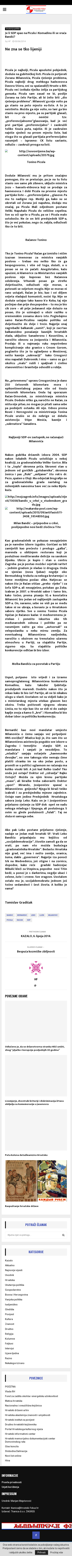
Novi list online (13, 1455)
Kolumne (10, 1338)
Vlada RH (10, 1391)
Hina (7, 1460)
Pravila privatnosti (12, 1482)
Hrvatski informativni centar (20, 1434)
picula (10, 920)
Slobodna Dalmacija (16, 1451)
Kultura (9, 1319)
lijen (42, 915)
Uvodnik (9, 1275)
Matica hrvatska (13, 1401)
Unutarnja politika (13, 29)
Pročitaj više (56, 1552)
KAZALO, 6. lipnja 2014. (36, 936)
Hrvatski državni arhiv (17, 1410)
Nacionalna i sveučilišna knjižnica (23, 1405)
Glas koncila (12, 1446)
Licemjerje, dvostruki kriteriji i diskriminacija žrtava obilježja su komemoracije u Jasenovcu (34, 1102)
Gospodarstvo (13, 1289)
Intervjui (9, 1348)
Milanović (53, 915)
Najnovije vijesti (13, 1270)
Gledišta (9, 1309)
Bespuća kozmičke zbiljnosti (36, 951)
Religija (9, 1334)
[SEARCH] (63, 1235)
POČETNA (10, 1386)
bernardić (22, 915)
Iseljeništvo (11, 1304)
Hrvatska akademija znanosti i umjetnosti (27, 1415)
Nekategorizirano (14, 1363)
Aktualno (10, 1265)
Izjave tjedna (12, 1353)
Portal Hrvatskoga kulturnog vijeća (24, 1429)
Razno (8, 1358)
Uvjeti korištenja (10, 1487)
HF (9, 41)
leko (33, 915)
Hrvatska (10, 1280)
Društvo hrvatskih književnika (21, 1424)
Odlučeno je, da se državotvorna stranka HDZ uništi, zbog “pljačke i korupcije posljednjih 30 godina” (34, 1048)
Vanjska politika (13, 1299)
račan (20, 920)
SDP (28, 920)
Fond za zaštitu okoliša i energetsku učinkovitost (31, 1396)
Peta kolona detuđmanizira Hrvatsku (26, 1155)
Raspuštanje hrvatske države (22, 1206)
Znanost (9, 1324)
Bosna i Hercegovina (16, 1294)
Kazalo (9, 1260)
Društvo (9, 1329)
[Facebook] (36, 1535)
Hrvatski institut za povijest (19, 1419)
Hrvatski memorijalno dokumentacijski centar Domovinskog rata (30, 1440)
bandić (10, 915)
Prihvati (42, 1552)
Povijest (9, 1314)
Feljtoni (9, 1343)
